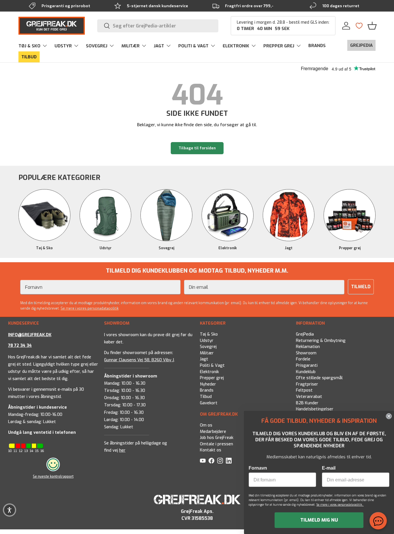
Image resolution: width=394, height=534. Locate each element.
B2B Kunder (307, 403)
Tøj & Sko (44, 248)
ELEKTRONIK (236, 46)
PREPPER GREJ (278, 46)
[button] (372, 25)
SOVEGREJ (96, 46)
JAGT (159, 46)
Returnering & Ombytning (321, 340)
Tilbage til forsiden (197, 148)
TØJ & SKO (29, 46)
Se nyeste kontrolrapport (53, 476)
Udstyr (106, 248)
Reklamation (308, 347)
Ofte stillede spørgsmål (319, 378)
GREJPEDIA (361, 45)
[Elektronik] (227, 215)
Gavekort (208, 403)
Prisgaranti (307, 366)
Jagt (288, 248)
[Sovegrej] (166, 215)
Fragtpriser (307, 384)
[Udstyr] (105, 215)
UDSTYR (63, 46)
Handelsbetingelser (314, 409)
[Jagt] (288, 215)
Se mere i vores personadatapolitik (90, 308)
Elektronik (227, 248)
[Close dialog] (389, 416)
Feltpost (304, 390)
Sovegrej (166, 248)
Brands (206, 390)
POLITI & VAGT (193, 46)
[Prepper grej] (349, 215)
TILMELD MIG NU (319, 520)
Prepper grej (350, 248)
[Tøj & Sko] (44, 215)
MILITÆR (130, 46)
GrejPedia (305, 334)
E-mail (328, 468)
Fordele (303, 359)
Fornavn (258, 468)
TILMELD (361, 287)
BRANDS (317, 46)
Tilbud (206, 397)
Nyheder (208, 384)
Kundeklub (306, 372)
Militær (207, 353)
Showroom (306, 353)
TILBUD (29, 57)
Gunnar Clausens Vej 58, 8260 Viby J (139, 360)
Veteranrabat (309, 397)
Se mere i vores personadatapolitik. (340, 505)
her (122, 450)
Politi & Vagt (212, 366)
